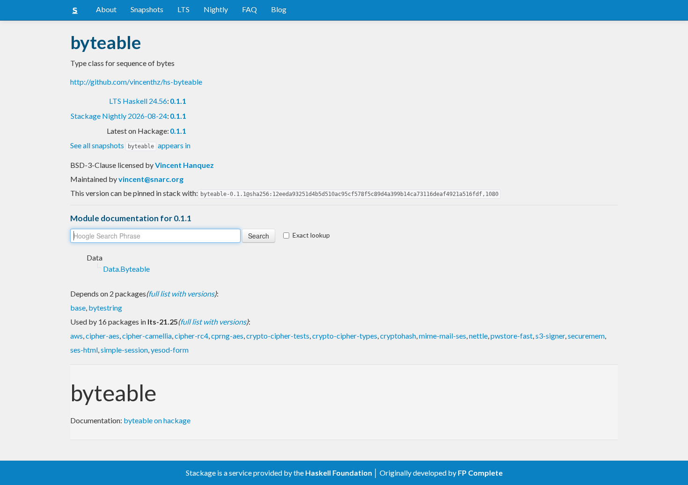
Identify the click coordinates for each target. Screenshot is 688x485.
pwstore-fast (511, 335)
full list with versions (181, 293)
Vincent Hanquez (184, 164)
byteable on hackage (157, 420)
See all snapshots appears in (130, 145)
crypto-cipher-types (344, 335)
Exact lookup (311, 235)
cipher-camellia (147, 335)
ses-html (84, 349)
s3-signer (550, 335)
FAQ (249, 9)
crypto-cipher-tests (277, 335)
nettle (478, 335)
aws (76, 335)
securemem (586, 335)
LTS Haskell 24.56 (138, 100)
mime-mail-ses (442, 335)
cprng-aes (227, 335)
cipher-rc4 (191, 335)
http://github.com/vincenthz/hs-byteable (136, 81)
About (106, 9)
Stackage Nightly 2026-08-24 (119, 115)
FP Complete (480, 472)
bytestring (105, 307)
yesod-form (170, 349)
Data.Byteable (126, 268)
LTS (183, 9)
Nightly (216, 9)
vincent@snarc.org (150, 178)
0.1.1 (178, 100)
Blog (278, 9)
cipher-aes (102, 335)
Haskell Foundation (338, 472)
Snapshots (147, 9)
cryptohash (398, 335)
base (78, 307)
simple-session (124, 349)
